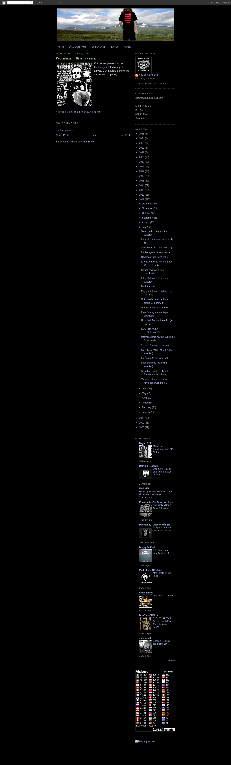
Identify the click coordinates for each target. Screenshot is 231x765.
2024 (142, 138)
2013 (142, 190)
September (148, 217)
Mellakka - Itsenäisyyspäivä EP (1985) (163, 449)
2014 (142, 185)
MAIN (61, 46)
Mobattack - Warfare (163, 595)
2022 (142, 147)
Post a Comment (65, 130)
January (146, 412)
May (144, 393)
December (147, 203)
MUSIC (128, 46)
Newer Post (62, 135)
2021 (142, 152)
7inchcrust (145, 638)
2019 (142, 162)
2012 (142, 194)
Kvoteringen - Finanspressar (156, 252)
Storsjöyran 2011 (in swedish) (156, 247)
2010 (142, 418)
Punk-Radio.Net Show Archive (156, 502)
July (144, 227)
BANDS (115, 46)
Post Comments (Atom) (83, 141)
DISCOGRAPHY (77, 46)
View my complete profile (151, 83)
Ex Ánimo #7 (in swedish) (154, 358)
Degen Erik (145, 443)
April (144, 398)
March (145, 402)
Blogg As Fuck (147, 547)
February (147, 407)
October (146, 213)
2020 (142, 157)
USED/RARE (98, 46)
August (146, 222)
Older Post (124, 135)
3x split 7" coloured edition (155, 345)
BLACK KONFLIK (148, 615)
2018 (142, 166)
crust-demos (146, 592)
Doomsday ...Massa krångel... (155, 524)
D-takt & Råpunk (148, 75)
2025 (142, 133)
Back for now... (149, 286)
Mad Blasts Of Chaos (150, 570)
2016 (142, 176)
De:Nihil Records (148, 466)
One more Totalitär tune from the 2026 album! (162, 472)
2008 (142, 427)
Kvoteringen (100, 67)
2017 (142, 171)
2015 (142, 180)
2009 (142, 422)
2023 (142, 143)
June (145, 388)
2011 (142, 199)
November (147, 208)
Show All (171, 661)
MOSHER (144, 488)
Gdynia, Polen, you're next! (155, 307)
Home (93, 135)
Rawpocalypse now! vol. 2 (154, 257)
